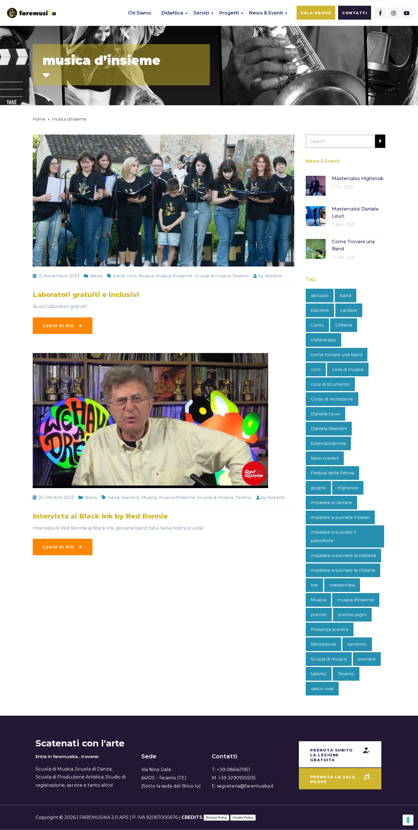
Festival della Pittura (332, 473)
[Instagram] (393, 13)
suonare (367, 659)
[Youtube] (406, 13)
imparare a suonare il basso (340, 517)
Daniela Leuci (325, 413)
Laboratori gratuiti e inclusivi (86, 294)
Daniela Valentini (329, 428)
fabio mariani (325, 458)
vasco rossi (322, 688)
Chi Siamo (139, 13)
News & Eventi (266, 13)
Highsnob (347, 487)
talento (318, 673)
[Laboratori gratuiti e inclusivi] (163, 200)
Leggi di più (58, 325)
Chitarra (343, 325)
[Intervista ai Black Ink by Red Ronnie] (150, 420)
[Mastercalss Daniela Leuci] (316, 215)
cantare (348, 310)
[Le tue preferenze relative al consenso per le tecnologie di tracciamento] (408, 820)
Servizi (201, 13)
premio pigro (352, 614)
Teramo (240, 275)
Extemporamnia (328, 443)
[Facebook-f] (380, 13)
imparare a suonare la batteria (343, 555)
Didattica (172, 13)
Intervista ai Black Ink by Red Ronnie (100, 516)
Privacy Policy (216, 817)
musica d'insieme (174, 275)
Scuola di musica (212, 275)
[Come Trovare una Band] (316, 248)
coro (131, 275)
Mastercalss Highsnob (358, 178)
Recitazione (323, 644)
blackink (130, 497)
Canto (317, 325)
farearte (273, 275)
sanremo (357, 644)
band (119, 275)
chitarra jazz (323, 339)
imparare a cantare (331, 502)
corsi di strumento (330, 384)
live (314, 585)
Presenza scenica (329, 629)
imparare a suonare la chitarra (343, 570)
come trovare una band (336, 354)
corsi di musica (347, 369)
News (96, 275)
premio (319, 614)
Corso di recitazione (332, 399)
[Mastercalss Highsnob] (316, 185)
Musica (146, 275)
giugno (318, 487)
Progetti (229, 13)
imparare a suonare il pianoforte (333, 536)
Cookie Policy (243, 817)
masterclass (342, 585)
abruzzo (319, 295)
